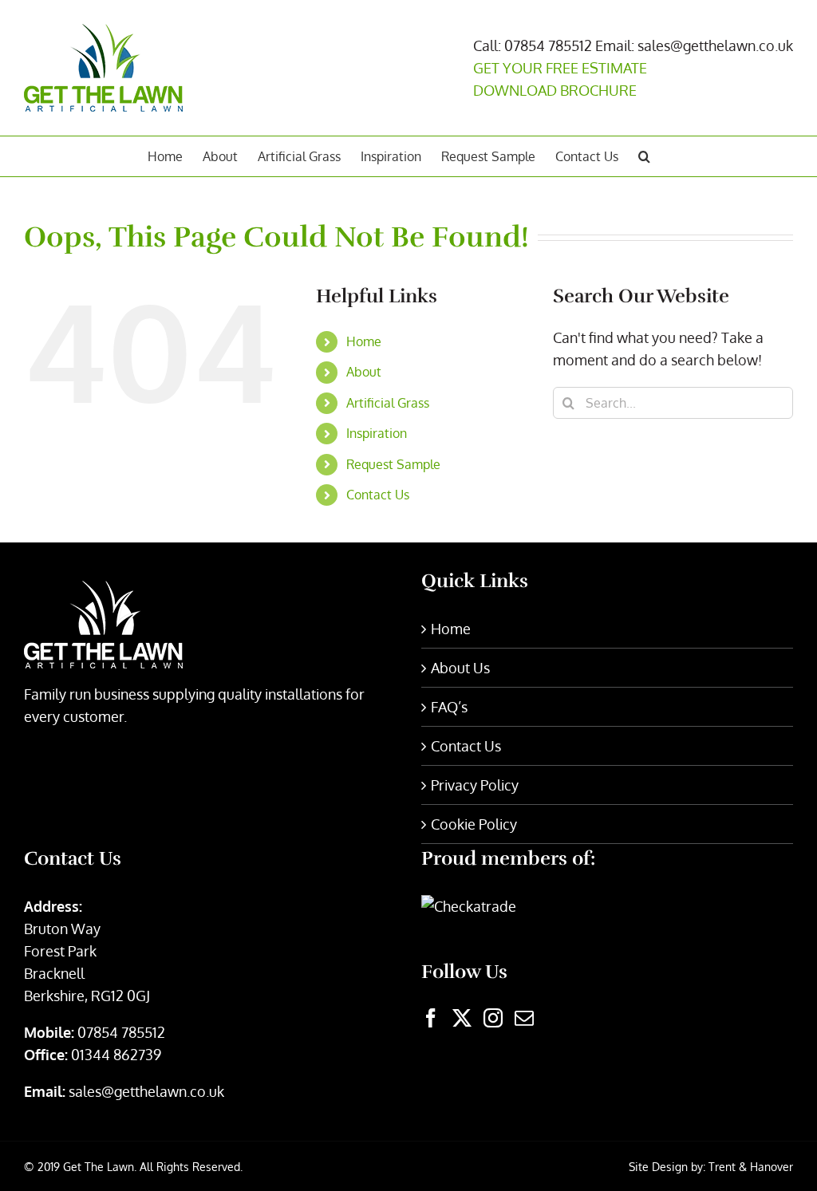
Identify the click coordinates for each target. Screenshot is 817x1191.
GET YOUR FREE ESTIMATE (560, 68)
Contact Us (377, 495)
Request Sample (393, 464)
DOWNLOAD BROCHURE (555, 90)
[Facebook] (430, 1017)
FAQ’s (449, 707)
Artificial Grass (387, 403)
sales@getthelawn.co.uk (146, 1091)
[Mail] (524, 1017)
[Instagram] (493, 1017)
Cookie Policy (474, 824)
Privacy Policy (475, 785)
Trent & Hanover (750, 1166)
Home (363, 341)
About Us (460, 667)
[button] (644, 156)
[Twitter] (462, 1017)
